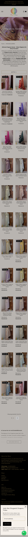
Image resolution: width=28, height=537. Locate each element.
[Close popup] (25, 506)
